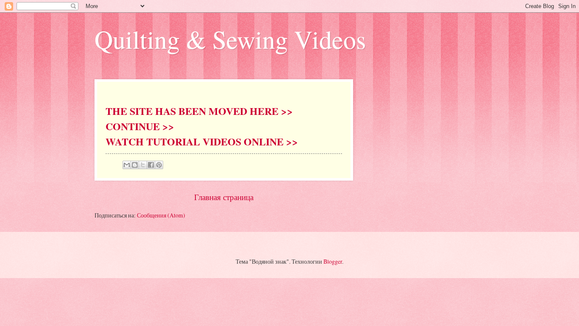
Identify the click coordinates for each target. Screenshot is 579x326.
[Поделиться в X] (143, 165)
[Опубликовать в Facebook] (151, 165)
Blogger (332, 261)
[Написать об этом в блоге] (135, 165)
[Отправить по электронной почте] (126, 165)
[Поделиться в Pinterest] (159, 165)
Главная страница (223, 197)
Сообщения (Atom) (161, 215)
